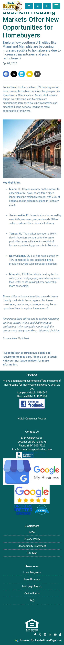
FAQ (32, 600)
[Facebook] (35, 634)
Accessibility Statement (32, 546)
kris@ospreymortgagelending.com (32, 449)
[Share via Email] (29, 74)
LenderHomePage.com (48, 640)
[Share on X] (14, 74)
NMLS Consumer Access (32, 418)
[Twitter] (40, 634)
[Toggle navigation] (56, 6)
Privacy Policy (32, 539)
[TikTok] (60, 634)
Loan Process (32, 579)
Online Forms (32, 593)
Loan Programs (32, 572)
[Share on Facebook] (6, 74)
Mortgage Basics (32, 586)
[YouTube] (55, 634)
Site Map (32, 553)
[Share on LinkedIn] (21, 74)
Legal (32, 532)
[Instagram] (45, 634)
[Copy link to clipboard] (37, 74)
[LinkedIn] (50, 634)
